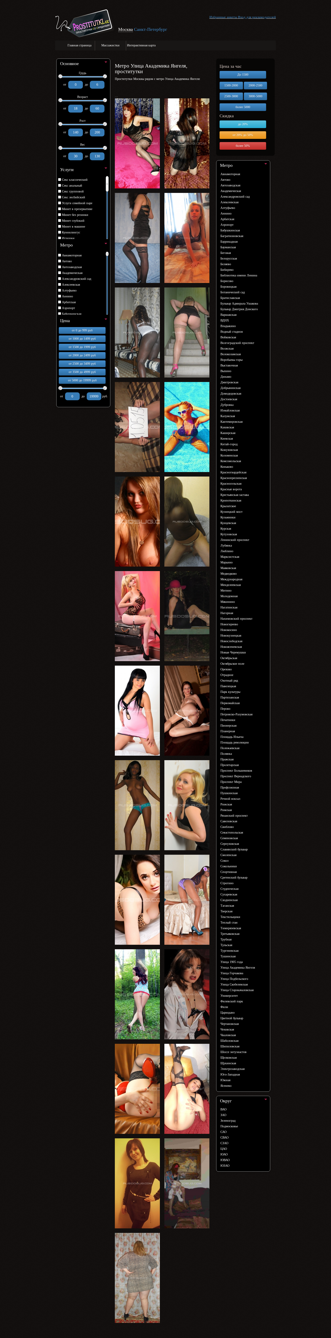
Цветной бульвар (231, 1018)
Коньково (226, 466)
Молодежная (229, 596)
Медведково (228, 573)
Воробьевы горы (231, 360)
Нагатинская (228, 607)
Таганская (227, 905)
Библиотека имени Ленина (238, 275)
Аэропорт (68, 308)
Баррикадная (229, 241)
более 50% (243, 145)
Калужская (227, 416)
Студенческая (229, 888)
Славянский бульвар (234, 849)
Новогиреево (229, 624)
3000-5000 (255, 96)
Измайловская (230, 410)
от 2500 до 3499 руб (82, 363)
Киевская (226, 438)
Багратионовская (231, 236)
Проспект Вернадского (235, 776)
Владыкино (228, 326)
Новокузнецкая (230, 635)
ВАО (223, 1109)
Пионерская (228, 725)
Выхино (225, 371)
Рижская (226, 804)
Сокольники (228, 866)
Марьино (226, 562)
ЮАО (224, 1154)
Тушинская (228, 956)
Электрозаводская (232, 1069)
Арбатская (69, 302)
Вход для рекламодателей (257, 17)
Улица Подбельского (234, 979)
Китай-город (229, 444)
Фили (224, 1007)
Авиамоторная (72, 255)
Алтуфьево (69, 290)
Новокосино (228, 630)
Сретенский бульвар (233, 877)
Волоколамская (230, 354)
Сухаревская (228, 894)
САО (223, 1132)
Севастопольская (231, 832)
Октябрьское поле (232, 663)
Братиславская (230, 298)
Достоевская (228, 399)
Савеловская (228, 821)
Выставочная (229, 365)
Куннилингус (71, 232)
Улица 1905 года (231, 962)
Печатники (227, 720)
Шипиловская (229, 1046)
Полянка (226, 753)
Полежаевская (229, 748)
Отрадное (226, 675)
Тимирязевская (230, 928)
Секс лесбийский (73, 197)
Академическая (72, 273)
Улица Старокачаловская (237, 990)
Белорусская (228, 258)
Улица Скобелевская (234, 984)
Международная (231, 579)
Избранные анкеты (223, 17)
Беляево (225, 264)
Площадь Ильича (231, 737)
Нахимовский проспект (236, 618)
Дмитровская (229, 382)
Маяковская (228, 568)
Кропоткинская (230, 500)
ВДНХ (224, 320)
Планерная (227, 731)
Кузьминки (228, 517)
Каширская (227, 433)
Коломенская (229, 455)
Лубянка (226, 545)
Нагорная (226, 613)
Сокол (224, 860)
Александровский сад (76, 278)
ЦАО (223, 1148)
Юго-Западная (230, 1074)
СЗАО (224, 1143)
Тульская (226, 945)
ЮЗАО (224, 1165)
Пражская (227, 759)
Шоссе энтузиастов (233, 1052)
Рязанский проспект (234, 815)
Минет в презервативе (77, 209)
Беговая (225, 253)
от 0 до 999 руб (82, 330)
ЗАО (223, 1115)
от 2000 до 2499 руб (82, 355)
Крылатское (228, 506)
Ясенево (225, 1085)
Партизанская (229, 697)
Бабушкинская (71, 314)
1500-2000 (231, 85)
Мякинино (227, 601)
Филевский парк (231, 1001)
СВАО (224, 1137)
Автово (67, 261)
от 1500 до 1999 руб (82, 347)
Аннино (67, 296)
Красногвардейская (233, 472)
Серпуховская (229, 843)
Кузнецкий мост (231, 511)
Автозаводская (72, 267)
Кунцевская (228, 523)
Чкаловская (228, 1035)
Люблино (226, 551)
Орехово (226, 669)
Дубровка (227, 405)
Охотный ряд (229, 680)
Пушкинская (229, 793)
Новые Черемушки (233, 652)
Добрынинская (230, 388)
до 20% (243, 124)
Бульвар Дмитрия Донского (239, 309)
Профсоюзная (229, 787)
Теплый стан (229, 922)
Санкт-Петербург (150, 29)
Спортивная (228, 872)
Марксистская (229, 556)
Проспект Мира (231, 782)
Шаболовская (229, 1040)
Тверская (226, 911)
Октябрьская (228, 658)
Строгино (227, 883)
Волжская (227, 348)
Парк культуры (230, 692)
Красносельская (230, 483)
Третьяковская (229, 934)
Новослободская (231, 641)
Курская (225, 528)
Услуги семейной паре (77, 203)
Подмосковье (229, 1126)
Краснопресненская (233, 478)
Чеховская (227, 1029)
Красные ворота (231, 489)
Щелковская (228, 1057)
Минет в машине (73, 226)
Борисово (226, 281)
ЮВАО (225, 1160)
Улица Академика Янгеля (237, 967)
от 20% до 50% (243, 135)
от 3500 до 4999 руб (82, 372)
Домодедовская (230, 393)
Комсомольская (230, 461)
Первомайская (230, 703)
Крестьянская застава (234, 495)
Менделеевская (230, 585)
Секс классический (75, 179)
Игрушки (68, 238)
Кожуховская (229, 450)
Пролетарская (229, 765)
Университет (229, 995)
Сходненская (229, 900)
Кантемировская (231, 421)
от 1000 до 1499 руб (82, 338)
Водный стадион (231, 331)
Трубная (225, 939)
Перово (225, 708)
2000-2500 (255, 85)
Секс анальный (72, 185)
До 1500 (242, 74)
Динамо (225, 376)
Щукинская (228, 1063)
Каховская (227, 427)
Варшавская (228, 314)
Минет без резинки (75, 215)
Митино (225, 590)
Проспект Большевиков (236, 770)
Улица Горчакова (231, 973)
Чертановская (229, 1024)
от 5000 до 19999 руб (82, 380)
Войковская (228, 337)
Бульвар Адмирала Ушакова (239, 303)
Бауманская (228, 247)
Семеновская (229, 838)
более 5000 (243, 107)
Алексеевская (71, 284)
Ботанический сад (232, 292)
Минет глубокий (73, 220)
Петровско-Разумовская (236, 714)
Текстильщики (230, 917)
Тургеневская (229, 950)
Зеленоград (228, 1120)
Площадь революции (234, 742)
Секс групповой (73, 191)
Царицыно (227, 1012)
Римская (226, 810)
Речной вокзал (230, 798)
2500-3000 (231, 96)
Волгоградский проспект (237, 343)
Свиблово (227, 827)
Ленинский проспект (234, 540)
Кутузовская (228, 534)
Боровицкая (228, 286)
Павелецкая (228, 686)
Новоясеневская (231, 647)
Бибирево (227, 269)
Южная (225, 1080)
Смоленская (228, 855)
